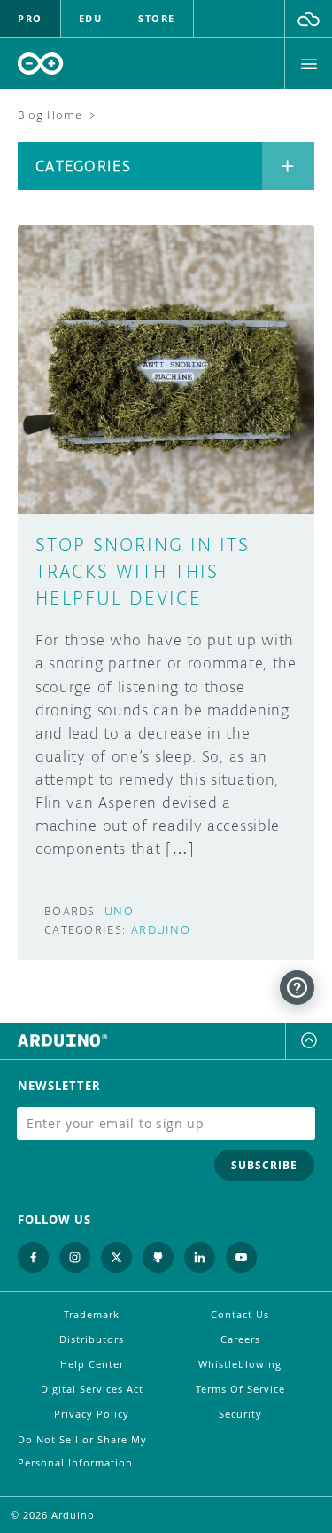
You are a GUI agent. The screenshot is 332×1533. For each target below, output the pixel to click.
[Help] (297, 987)
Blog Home (49, 114)
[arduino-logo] (40, 63)
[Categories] (288, 166)
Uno (119, 911)
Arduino (160, 929)
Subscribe (264, 1165)
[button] (308, 18)
